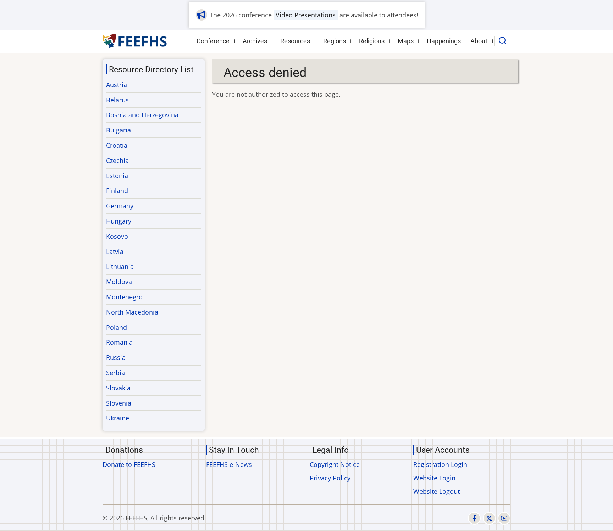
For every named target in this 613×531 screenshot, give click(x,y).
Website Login (434, 478)
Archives (255, 41)
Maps (406, 41)
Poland (116, 327)
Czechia (117, 160)
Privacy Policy (330, 478)
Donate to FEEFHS (129, 464)
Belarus (117, 100)
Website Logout (436, 491)
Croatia (116, 145)
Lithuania (120, 266)
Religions (372, 41)
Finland (117, 190)
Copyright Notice (335, 464)
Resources (295, 41)
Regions (334, 41)
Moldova (119, 281)
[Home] (135, 41)
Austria (116, 84)
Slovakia (118, 388)
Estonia (117, 175)
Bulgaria (118, 130)
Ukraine (117, 418)
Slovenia (118, 403)
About (478, 41)
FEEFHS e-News (229, 464)
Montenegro (124, 297)
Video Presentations (306, 15)
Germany (119, 206)
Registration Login (440, 464)
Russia (116, 357)
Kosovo (117, 236)
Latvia (114, 251)
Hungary (118, 221)
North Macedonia (132, 312)
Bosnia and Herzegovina (142, 115)
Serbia (115, 372)
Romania (119, 342)
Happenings (444, 41)
